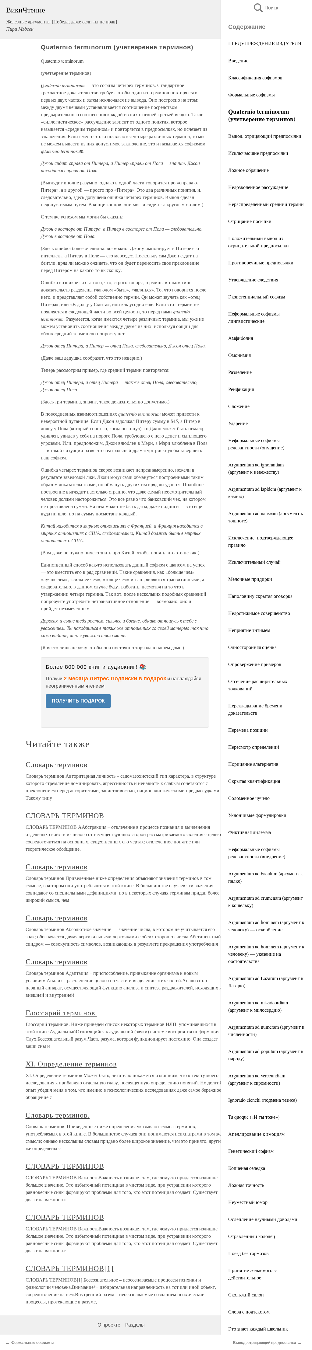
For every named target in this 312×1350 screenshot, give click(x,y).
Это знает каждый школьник (258, 1328)
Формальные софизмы (251, 94)
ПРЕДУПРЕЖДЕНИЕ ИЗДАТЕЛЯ (264, 43)
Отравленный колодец (251, 1236)
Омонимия (239, 355)
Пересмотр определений (253, 747)
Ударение (238, 423)
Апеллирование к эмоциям (256, 1134)
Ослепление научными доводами (262, 1219)
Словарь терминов (56, 764)
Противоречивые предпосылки (260, 262)
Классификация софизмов (255, 77)
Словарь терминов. (58, 1115)
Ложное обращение (248, 170)
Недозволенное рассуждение (258, 187)
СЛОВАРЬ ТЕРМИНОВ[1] (70, 1268)
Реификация (241, 389)
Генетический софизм (251, 1151)
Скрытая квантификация (254, 781)
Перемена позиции (248, 730)
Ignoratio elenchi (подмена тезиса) (262, 1100)
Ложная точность (246, 1185)
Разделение (240, 372)
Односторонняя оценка (252, 647)
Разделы (135, 1324)
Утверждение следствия (253, 279)
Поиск (265, 7)
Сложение (239, 406)
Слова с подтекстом (249, 1311)
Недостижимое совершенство (259, 613)
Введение (238, 60)
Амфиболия (240, 338)
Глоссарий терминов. (61, 1012)
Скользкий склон (246, 1294)
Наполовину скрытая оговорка (260, 596)
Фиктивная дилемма (249, 832)
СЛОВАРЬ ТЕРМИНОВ (65, 815)
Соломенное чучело (249, 798)
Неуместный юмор (248, 1202)
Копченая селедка (246, 1168)
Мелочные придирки (250, 579)
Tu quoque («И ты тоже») (253, 1117)
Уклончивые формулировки (257, 815)
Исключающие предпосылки (258, 153)
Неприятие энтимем (249, 630)
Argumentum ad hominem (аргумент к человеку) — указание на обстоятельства (266, 953)
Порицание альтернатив (253, 764)
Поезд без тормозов (248, 1253)
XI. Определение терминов (71, 1064)
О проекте (109, 1324)
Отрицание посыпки (249, 221)
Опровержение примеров (254, 664)
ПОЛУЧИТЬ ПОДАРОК (78, 700)
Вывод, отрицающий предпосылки (264, 136)
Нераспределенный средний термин (266, 204)
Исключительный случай (254, 562)
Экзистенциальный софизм (256, 296)
